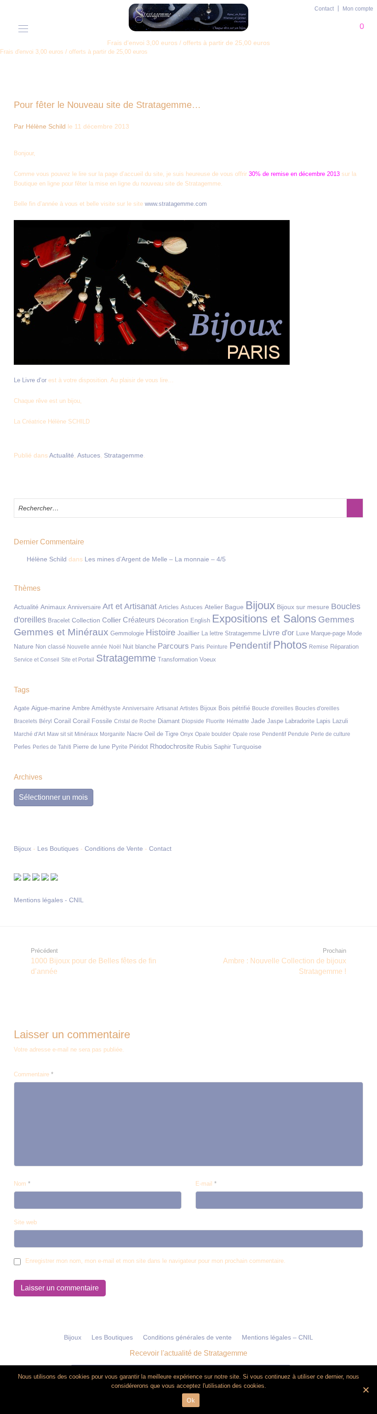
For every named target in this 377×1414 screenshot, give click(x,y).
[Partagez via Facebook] (333, 456)
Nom (22, 1183)
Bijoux (22, 848)
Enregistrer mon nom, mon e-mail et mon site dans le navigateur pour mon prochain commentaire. (155, 1260)
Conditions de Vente (114, 848)
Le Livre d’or (30, 380)
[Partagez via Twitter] (346, 456)
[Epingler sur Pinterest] (360, 456)
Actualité (61, 455)
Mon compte (358, 8)
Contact (324, 8)
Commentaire (33, 1074)
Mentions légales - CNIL (49, 900)
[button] (355, 508)
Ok (191, 1400)
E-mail (206, 1183)
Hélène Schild (47, 559)
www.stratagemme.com (176, 203)
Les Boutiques (58, 848)
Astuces (88, 455)
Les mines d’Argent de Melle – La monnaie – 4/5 (155, 559)
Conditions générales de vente (187, 1337)
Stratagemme (123, 455)
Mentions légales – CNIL (277, 1337)
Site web (25, 1222)
